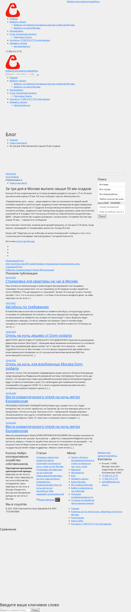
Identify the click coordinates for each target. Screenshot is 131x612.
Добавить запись (80, 478)
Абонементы (77, 472)
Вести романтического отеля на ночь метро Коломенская (43, 398)
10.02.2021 (11, 303)
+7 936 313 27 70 (110, 475)
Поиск (102, 216)
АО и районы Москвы (82, 484)
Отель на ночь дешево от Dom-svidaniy (39, 335)
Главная (14, 139)
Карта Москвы (78, 481)
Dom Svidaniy (12, 177)
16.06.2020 (11, 331)
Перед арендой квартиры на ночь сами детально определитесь (49, 478)
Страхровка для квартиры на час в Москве (42, 281)
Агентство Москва (25, 241)
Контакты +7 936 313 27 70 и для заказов (91, 523)
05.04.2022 (11, 277)
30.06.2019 (11, 173)
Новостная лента (18, 143)
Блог (73, 475)
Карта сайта (77, 520)
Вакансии (76, 469)
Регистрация (77, 517)
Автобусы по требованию (27, 306)
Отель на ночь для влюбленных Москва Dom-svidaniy (44, 366)
